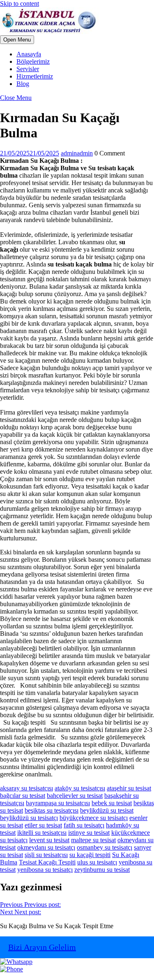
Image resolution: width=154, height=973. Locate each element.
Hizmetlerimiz (34, 76)
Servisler (27, 68)
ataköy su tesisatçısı (80, 788)
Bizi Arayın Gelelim (42, 947)
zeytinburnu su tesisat (102, 869)
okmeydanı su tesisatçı (46, 847)
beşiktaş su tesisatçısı (51, 810)
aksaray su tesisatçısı (26, 788)
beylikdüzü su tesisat (106, 810)
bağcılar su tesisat (22, 795)
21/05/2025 (29, 153)
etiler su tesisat (43, 825)
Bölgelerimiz (33, 61)
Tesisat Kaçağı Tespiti (47, 862)
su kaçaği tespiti (89, 854)
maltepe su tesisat (93, 839)
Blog (22, 83)
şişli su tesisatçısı (46, 854)
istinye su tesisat (89, 832)
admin (77, 153)
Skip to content (19, 3)
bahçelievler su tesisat (75, 795)
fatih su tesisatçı (84, 825)
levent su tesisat (49, 839)
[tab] (17, 39)
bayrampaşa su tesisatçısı (58, 802)
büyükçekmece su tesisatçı (94, 817)
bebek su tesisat (112, 802)
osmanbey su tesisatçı (104, 847)
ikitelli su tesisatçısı (42, 832)
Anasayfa (28, 54)
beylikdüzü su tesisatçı (29, 817)
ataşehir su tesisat (129, 788)
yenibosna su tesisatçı (45, 869)
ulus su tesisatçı (97, 862)
